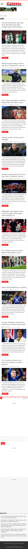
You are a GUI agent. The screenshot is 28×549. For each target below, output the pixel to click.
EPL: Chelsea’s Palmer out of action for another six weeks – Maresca (12, 362)
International (16, 141)
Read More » (5, 57)
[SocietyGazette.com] (14, 4)
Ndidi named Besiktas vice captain (14, 287)
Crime (12, 178)
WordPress (11, 543)
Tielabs (22, 543)
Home (1, 15)
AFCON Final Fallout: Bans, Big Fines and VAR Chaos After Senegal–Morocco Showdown (12, 25)
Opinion (12, 327)
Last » (24, 399)
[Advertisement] (14, 418)
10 (15, 398)
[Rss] (14, 545)
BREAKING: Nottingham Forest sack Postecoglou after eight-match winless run (12, 213)
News (15, 29)
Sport (17, 29)
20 (18, 398)
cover (12, 29)
